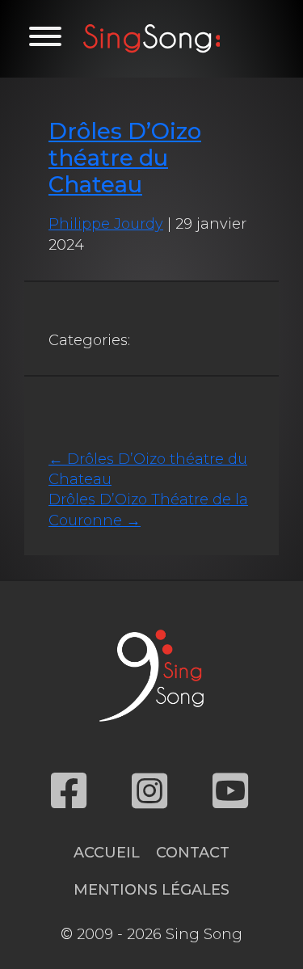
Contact (192, 853)
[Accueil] (152, 38)
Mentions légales (151, 890)
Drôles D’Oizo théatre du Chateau (124, 157)
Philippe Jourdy (105, 224)
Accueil (107, 853)
